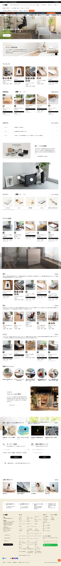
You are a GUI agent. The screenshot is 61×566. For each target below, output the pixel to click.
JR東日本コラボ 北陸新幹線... (28, 323)
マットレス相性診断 (13, 8)
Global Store (28, 555)
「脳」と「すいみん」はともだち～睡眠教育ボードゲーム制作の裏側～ (23, 438)
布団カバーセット (29, 523)
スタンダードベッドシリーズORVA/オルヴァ (19, 380)
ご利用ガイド (21, 10)
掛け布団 (36, 523)
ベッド (28, 516)
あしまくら (24, 452)
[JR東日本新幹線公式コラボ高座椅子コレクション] (42, 373)
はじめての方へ (15, 10)
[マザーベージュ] (38, 78)
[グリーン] (8, 78)
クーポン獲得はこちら (51, 13)
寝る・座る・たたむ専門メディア (7, 10)
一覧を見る (56, 273)
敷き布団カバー (29, 521)
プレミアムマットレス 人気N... (53, 78)
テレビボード (36, 541)
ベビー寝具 (36, 529)
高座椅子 (13, 452)
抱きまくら (20, 519)
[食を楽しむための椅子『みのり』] (8, 373)
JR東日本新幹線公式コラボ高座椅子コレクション (42, 380)
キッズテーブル (21, 541)
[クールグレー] (26, 81)
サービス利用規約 (8, 562)
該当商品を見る (16, 457)
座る (20, 91)
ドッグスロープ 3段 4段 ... (41, 80)
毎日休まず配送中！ (14, 2)
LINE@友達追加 (56, 2)
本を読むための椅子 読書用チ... (17, 235)
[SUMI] (4, 233)
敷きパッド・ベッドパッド (38, 519)
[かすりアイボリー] (6, 78)
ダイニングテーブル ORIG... (40, 355)
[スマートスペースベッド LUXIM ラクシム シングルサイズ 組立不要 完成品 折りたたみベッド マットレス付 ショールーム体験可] (19, 345)
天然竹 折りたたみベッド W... (18, 109)
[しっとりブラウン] (29, 78)
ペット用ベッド (21, 529)
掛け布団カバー (37, 521)
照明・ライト (20, 547)
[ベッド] (19, 202)
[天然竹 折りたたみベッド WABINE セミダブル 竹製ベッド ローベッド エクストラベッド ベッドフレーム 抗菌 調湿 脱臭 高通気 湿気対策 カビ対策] (19, 99)
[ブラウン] (15, 233)
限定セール (18, 8)
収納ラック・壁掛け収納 (22, 542)
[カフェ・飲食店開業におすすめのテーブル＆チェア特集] (53, 373)
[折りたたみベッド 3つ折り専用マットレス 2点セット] (53, 345)
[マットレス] (8, 202)
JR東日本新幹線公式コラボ (30, 548)
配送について (28, 562)
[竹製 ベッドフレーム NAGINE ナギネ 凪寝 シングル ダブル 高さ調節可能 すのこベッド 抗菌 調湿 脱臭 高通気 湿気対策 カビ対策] (8, 99)
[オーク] (38, 352)
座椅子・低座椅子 (37, 530)
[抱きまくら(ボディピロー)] (53, 202)
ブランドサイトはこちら (8, 544)
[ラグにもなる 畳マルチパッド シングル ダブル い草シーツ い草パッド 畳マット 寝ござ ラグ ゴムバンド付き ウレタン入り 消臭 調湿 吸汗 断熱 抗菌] (42, 99)
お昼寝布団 (20, 530)
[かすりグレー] (4, 78)
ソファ (20, 533)
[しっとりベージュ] (31, 78)
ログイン (52, 516)
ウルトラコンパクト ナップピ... (52, 109)
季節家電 (28, 547)
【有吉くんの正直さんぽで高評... (7, 81)
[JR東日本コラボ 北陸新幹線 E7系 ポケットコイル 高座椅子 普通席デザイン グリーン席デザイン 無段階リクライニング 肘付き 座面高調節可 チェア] (30, 317)
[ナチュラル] (4, 106)
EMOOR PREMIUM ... (29, 105)
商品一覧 (7, 8)
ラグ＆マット (28, 541)
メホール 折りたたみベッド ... (53, 294)
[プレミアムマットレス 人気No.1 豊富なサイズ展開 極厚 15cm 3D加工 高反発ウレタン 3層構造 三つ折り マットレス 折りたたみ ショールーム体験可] (53, 71)
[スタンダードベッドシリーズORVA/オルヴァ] (19, 373)
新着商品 (4, 8)
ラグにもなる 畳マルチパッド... (40, 106)
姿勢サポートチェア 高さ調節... (17, 326)
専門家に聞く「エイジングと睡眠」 (9, 437)
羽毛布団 (20, 526)
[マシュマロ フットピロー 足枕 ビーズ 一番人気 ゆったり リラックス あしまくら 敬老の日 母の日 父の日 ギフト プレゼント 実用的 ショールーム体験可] (30, 71)
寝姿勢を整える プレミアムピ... (51, 235)
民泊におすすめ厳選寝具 (22, 551)
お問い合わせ (26, 10)
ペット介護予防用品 (29, 529)
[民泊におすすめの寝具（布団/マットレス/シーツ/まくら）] (30, 373)
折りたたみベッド (19, 452)
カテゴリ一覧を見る (54, 194)
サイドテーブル (37, 538)
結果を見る (44, 457)
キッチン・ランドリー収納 (30, 542)
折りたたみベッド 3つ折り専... (52, 355)
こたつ (28, 545)
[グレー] (49, 106)
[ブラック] (11, 78)
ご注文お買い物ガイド (46, 519)
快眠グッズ (36, 544)
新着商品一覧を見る (54, 91)
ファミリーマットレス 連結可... (18, 78)
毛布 (35, 526)
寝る (17, 91)
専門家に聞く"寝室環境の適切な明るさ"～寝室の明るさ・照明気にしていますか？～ (37, 438)
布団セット (20, 544)
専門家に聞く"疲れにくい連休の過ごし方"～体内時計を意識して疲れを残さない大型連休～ (51, 438)
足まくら (28, 519)
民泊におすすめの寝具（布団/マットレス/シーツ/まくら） (30, 380)
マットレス (5, 452)
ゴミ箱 (35, 545)
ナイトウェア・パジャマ (30, 544)
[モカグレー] (40, 78)
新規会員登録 (52, 519)
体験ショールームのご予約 (25, 8)
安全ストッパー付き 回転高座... (52, 326)
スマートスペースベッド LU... (18, 352)
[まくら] (42, 202)
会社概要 (4, 562)
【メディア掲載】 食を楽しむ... (41, 326)
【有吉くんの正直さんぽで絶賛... (7, 326)
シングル (9, 452)
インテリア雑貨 (37, 547)
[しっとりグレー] (26, 78)
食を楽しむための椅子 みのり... (29, 355)
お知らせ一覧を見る (54, 122)
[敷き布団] (30, 202)
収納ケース (36, 542)
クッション (20, 545)
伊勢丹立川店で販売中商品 (22, 555)
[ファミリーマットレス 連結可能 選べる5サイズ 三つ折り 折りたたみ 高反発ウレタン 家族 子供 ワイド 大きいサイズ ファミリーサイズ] (19, 71)
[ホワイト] (49, 233)
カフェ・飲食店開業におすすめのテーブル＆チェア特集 (53, 380)
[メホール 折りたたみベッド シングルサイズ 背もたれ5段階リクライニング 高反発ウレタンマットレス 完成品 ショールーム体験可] (53, 285)
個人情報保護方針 (14, 562)
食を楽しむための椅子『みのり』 (8, 380)
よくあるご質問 (45, 521)
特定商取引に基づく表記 (21, 562)
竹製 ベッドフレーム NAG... (6, 109)
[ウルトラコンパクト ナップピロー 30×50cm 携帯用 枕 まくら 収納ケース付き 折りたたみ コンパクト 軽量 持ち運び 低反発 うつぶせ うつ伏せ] (53, 99)
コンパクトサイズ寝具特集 (22, 548)
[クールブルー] (29, 81)
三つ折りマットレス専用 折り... (7, 235)
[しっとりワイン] (34, 78)
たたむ (24, 91)
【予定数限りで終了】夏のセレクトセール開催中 (10, 15)
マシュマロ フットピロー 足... (30, 83)
